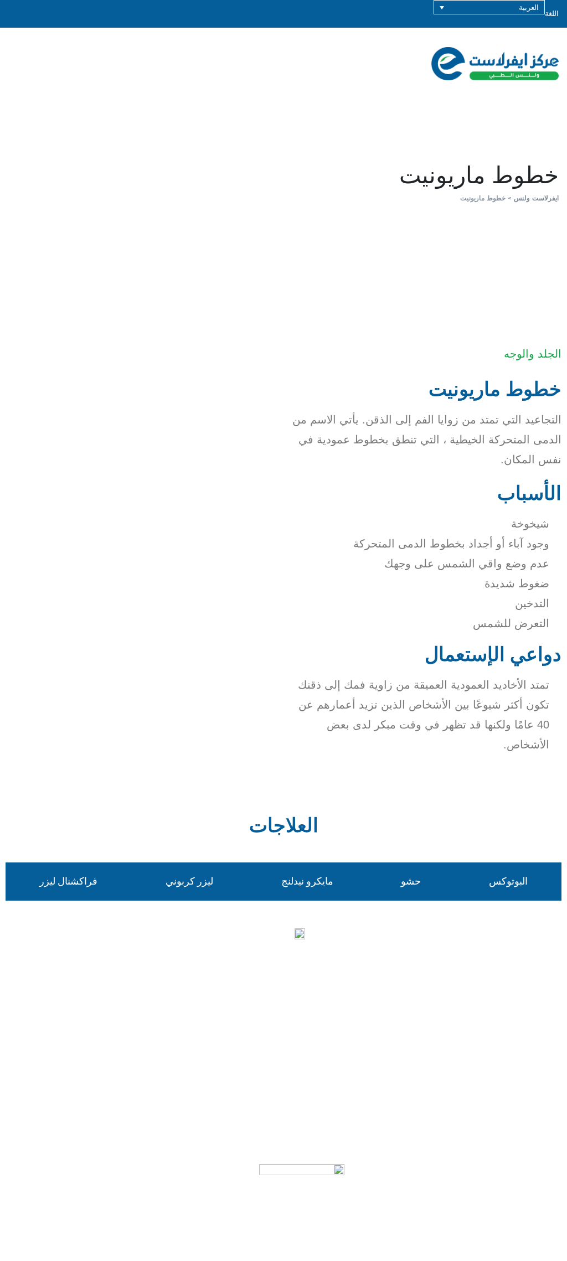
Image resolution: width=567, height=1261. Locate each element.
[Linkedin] (283, 1034)
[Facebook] (222, 1007)
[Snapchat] (344, 1007)
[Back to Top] (543, 1243)
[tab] (508, 881)
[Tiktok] (314, 1007)
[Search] (517, 63)
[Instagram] (283, 1007)
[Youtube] (253, 1007)
